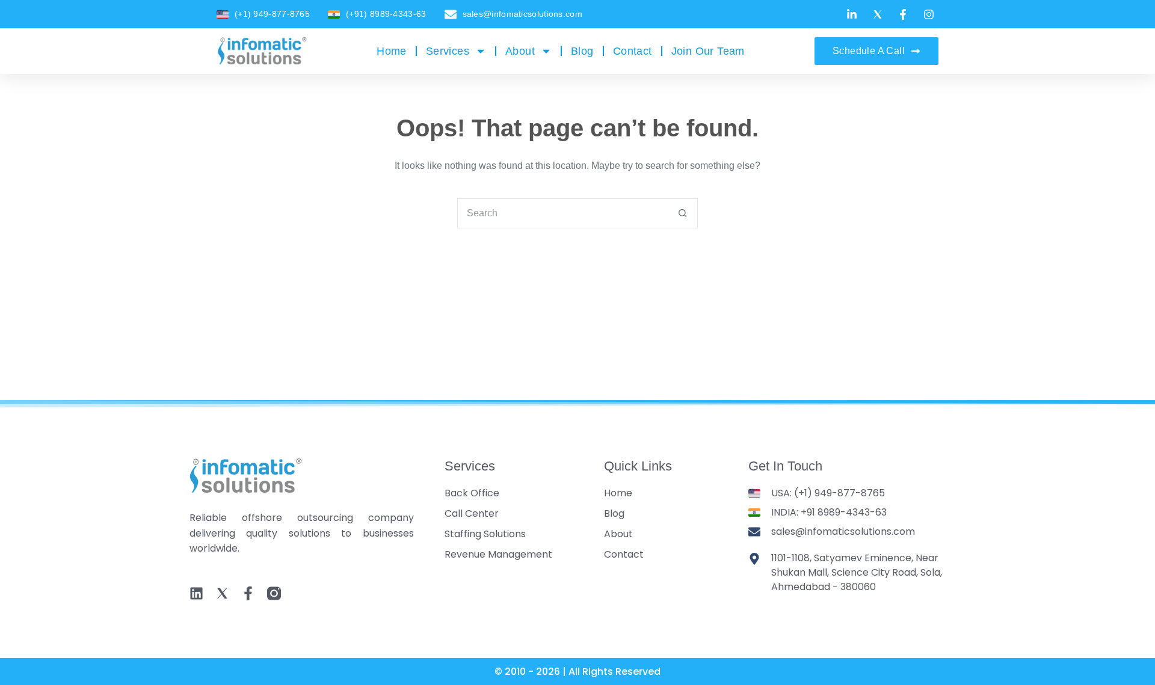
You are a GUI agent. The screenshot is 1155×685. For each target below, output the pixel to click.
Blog (582, 51)
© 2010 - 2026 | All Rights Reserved (577, 671)
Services (447, 51)
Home (392, 51)
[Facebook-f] (248, 593)
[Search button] (682, 213)
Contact (632, 51)
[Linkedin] (196, 593)
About (520, 51)
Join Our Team (708, 51)
